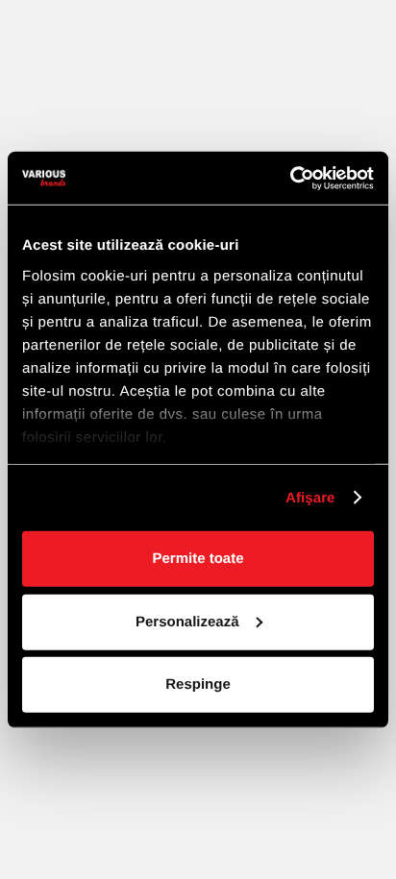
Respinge (198, 684)
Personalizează (187, 621)
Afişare (310, 497)
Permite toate (197, 558)
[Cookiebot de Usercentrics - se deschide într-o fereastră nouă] (290, 177)
